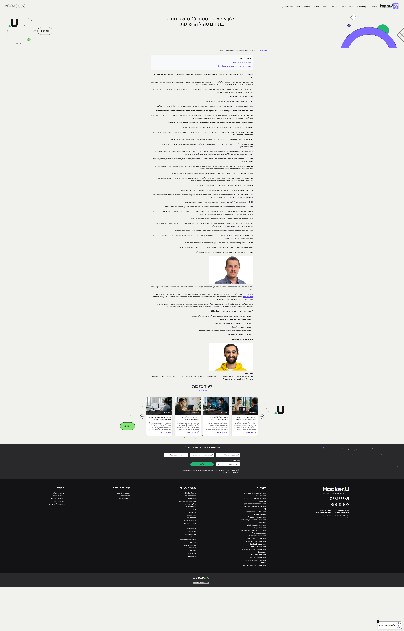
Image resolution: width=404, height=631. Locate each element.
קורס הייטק (192, 548)
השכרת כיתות (191, 515)
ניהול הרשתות (248, 297)
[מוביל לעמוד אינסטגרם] (340, 504)
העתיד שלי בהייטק (58, 496)
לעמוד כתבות (202, 390)
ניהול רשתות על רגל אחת (242, 62)
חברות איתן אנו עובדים (123, 498)
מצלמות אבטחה (191, 531)
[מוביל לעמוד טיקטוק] (336, 504)
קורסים (374, 7)
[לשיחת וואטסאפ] (23, 6)
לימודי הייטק (192, 551)
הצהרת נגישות (191, 529)
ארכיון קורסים (192, 556)
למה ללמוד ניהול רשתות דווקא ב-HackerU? (234, 66)
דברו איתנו (289, 7)
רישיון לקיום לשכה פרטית (56, 504)
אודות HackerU (190, 493)
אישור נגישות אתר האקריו (188, 540)
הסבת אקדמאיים (190, 496)
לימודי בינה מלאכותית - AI (187, 501)
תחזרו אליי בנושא (234, 460)
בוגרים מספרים (125, 496)
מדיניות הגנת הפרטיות (230, 473)
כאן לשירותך (192, 512)
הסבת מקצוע (192, 498)
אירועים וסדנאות (191, 507)
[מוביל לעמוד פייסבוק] (347, 504)
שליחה (202, 464)
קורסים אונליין (361, 7)
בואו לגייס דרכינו (59, 501)
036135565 (339, 498)
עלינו (317, 7)
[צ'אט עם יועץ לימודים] (390, 625)
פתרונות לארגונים (303, 7)
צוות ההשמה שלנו (58, 493)
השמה (334, 7)
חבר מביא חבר (191, 518)
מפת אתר (193, 542)
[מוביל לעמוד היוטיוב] (332, 504)
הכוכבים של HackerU (123, 493)
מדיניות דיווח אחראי (189, 545)
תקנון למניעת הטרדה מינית (187, 537)
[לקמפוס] (7, 6)
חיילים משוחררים (190, 504)
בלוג (324, 7)
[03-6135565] (13, 6)
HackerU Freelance (57, 498)
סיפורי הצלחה (347, 7)
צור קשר (193, 526)
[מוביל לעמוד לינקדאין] (343, 504)
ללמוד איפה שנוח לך (189, 520)
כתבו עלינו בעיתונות (190, 523)
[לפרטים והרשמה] (18, 6)
